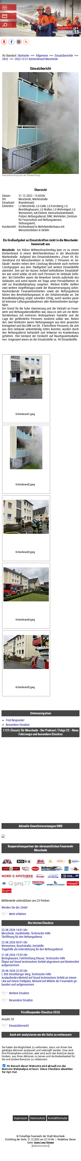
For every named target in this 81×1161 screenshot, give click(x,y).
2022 (5, 59)
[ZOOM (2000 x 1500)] (26, 537)
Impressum (20, 1118)
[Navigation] (68, 30)
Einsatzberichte (64, 55)
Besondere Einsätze (18, 724)
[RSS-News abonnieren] (26, 43)
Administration (40, 1145)
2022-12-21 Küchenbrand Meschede (36, 59)
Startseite (23, 55)
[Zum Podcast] (4, 43)
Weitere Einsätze (19, 993)
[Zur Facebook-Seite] (11, 43)
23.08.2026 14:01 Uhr (26, 933)
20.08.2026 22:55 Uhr (39, 977)
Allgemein (42, 55)
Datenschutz (37, 1118)
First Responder (15, 720)
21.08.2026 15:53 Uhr (40, 960)
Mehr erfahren (17, 914)
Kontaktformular (57, 1118)
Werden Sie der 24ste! (15, 907)
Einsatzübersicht (19, 1025)
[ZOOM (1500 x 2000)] (26, 402)
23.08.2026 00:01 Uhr (32, 946)
